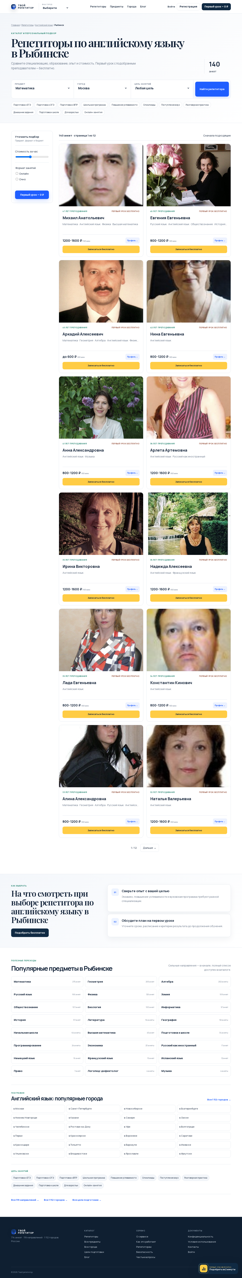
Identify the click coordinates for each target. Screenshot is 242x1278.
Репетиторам (143, 1246)
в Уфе (127, 1126)
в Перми (17, 1135)
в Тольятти (75, 1144)
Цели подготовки (94, 1252)
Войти (171, 6)
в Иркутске (185, 1153)
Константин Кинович (171, 682)
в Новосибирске (133, 1108)
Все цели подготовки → (86, 1199)
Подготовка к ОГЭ (45, 104)
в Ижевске (185, 1144)
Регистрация (188, 6)
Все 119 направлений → (25, 1199)
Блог (143, 6)
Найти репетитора (212, 89)
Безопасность (144, 1252)
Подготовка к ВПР (69, 104)
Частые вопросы (145, 1257)
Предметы (116, 6)
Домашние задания (23, 112)
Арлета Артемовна (168, 450)
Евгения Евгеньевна (170, 217)
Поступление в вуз (170, 104)
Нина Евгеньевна (167, 334)
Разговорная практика (197, 104)
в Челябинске (21, 1126)
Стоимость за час (26, 151)
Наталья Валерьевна (170, 798)
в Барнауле (130, 1144)
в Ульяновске (21, 1153)
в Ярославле (131, 1153)
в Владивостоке (78, 1153)
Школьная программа (94, 104)
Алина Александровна (84, 798)
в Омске (183, 1117)
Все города (90, 1246)
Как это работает (146, 1241)
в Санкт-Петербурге (80, 1108)
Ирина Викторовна (81, 566)
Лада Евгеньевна (79, 682)
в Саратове (185, 1135)
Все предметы (92, 1241)
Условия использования (202, 1241)
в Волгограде (186, 1126)
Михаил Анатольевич (83, 217)
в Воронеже (130, 1135)
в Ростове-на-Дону (80, 1126)
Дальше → (149, 848)
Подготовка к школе (49, 112)
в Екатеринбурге (188, 1108)
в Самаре (129, 1117)
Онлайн (24, 173)
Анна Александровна (83, 450)
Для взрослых (72, 112)
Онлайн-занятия (93, 112)
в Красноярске (77, 1135)
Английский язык (44, 25)
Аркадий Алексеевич (83, 334)
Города (131, 6)
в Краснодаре (21, 1144)
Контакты (193, 1246)
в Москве (18, 1108)
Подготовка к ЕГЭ (22, 104)
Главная (15, 25)
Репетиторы (98, 6)
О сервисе (142, 1236)
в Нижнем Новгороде (25, 1117)
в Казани (74, 1117)
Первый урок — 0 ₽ (216, 6)
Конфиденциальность (200, 1236)
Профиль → (132, 240)
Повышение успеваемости (124, 104)
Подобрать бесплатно (30, 932)
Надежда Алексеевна (171, 566)
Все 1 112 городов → (219, 1099)
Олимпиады (149, 104)
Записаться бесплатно (101, 249)
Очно (22, 179)
